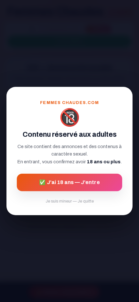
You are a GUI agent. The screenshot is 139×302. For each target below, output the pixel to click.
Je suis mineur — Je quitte (70, 201)
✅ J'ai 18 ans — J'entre (69, 182)
